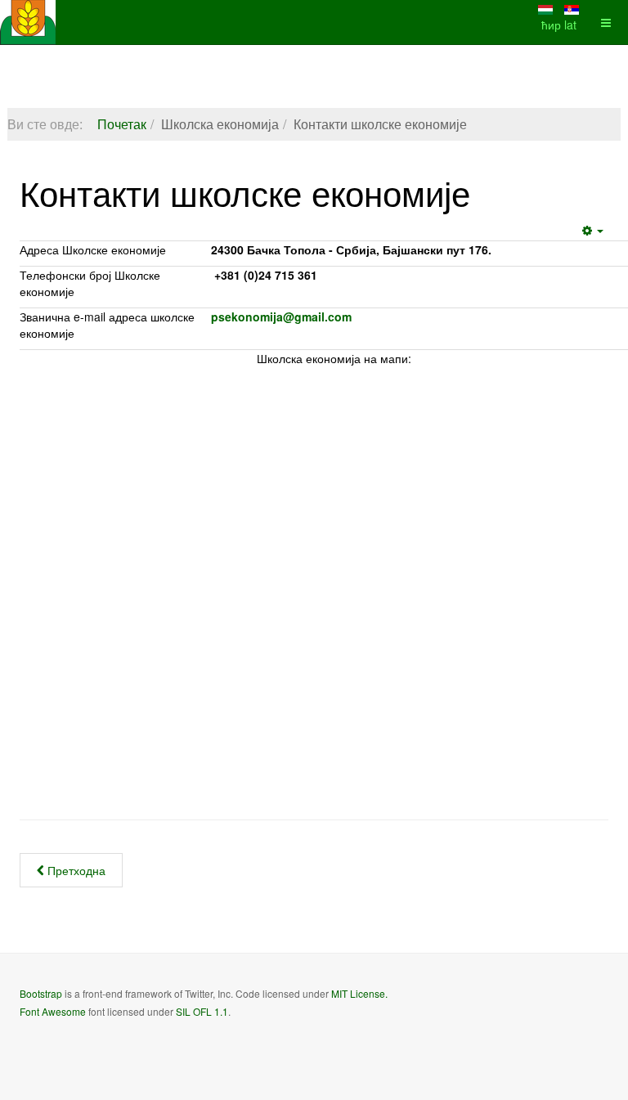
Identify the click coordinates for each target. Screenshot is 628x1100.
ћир (552, 24)
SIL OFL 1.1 (202, 1011)
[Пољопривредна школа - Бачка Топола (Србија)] (28, 22)
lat (570, 24)
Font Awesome (53, 1011)
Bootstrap (41, 993)
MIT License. (359, 993)
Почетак (121, 123)
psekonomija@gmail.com (281, 316)
